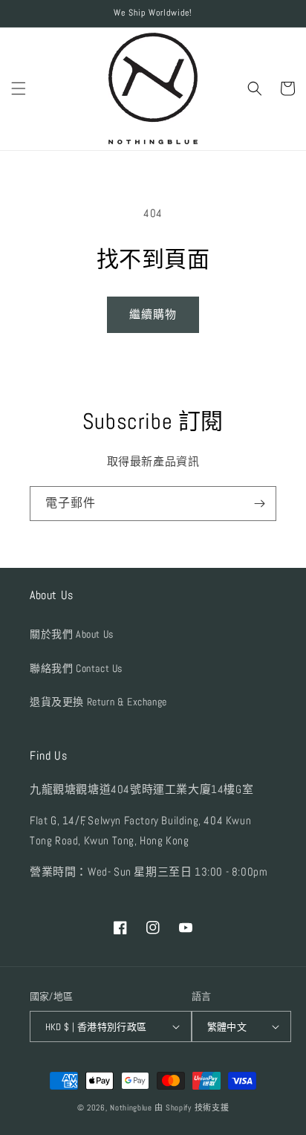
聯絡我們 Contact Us (76, 668)
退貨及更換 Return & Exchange (98, 701)
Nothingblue (131, 1107)
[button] (18, 88)
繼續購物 (153, 314)
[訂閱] (259, 503)
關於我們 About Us (72, 634)
